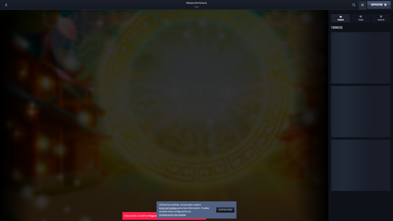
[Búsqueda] (354, 5)
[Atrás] (6, 5)
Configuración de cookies (172, 215)
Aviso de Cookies (168, 208)
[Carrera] (362, 5)
